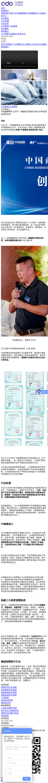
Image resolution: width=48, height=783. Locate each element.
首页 (3, 8)
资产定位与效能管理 (10, 711)
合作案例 (5, 18)
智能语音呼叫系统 (9, 695)
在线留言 (13, 34)
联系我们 (5, 31)
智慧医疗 (5, 11)
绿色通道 (5, 716)
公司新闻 (5, 26)
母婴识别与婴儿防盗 (10, 713)
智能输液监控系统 (9, 692)
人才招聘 (5, 34)
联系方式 (22, 34)
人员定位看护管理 (9, 708)
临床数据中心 (34, 13)
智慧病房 (5, 13)
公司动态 (5, 23)
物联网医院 (23, 13)
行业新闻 (13, 26)
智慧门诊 (13, 13)
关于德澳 (5, 21)
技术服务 (5, 29)
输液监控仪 (6, 703)
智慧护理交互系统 (9, 687)
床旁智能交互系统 (9, 690)
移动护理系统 (7, 700)
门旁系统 (5, 698)
